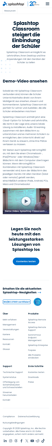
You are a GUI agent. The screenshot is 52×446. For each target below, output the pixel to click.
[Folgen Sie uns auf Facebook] (21, 440)
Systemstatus (9, 377)
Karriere (6, 334)
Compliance (9, 416)
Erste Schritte (35, 366)
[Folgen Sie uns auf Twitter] (26, 440)
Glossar (6, 349)
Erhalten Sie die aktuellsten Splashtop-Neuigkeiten (22, 290)
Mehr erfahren (10, 319)
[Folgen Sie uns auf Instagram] (10, 440)
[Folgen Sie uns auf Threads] (16, 440)
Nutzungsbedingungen (14, 422)
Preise (31, 382)
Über (5, 313)
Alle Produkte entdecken (34, 356)
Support (7, 366)
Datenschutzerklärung (29, 416)
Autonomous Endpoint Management (34, 337)
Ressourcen (8, 339)
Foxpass (32, 350)
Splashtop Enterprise (38, 345)
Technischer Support (13, 372)
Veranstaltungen (11, 329)
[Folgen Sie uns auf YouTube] (32, 440)
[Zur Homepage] (14, 3)
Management (9, 324)
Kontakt (6, 344)
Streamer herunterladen (10, 393)
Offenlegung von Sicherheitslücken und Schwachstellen (12, 385)
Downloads (33, 377)
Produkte (33, 313)
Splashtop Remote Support (37, 328)
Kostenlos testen (26, 261)
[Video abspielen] (26, 201)
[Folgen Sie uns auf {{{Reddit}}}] (37, 440)
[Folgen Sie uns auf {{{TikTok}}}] (43, 440)
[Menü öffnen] (47, 3)
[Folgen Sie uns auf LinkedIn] (5, 440)
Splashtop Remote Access (37, 321)
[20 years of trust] (32, 3)
